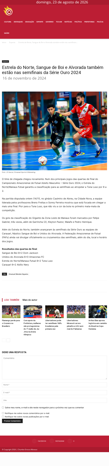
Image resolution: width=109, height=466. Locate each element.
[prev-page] (4, 340)
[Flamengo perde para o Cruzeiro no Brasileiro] (11, 311)
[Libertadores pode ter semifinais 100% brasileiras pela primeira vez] (54, 311)
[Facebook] (95, 2)
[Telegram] (60, 83)
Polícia (100, 22)
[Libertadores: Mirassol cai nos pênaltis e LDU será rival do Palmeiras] (76, 311)
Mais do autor (30, 300)
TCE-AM (59, 22)
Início (4, 42)
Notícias (68, 22)
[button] (102, 10)
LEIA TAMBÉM (11, 300)
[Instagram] (99, 2)
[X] (104, 2)
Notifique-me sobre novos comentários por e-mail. (27, 413)
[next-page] (8, 340)
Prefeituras (89, 22)
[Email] (53, 83)
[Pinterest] (40, 83)
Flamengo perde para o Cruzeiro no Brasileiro (11, 323)
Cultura (7, 22)
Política (78, 22)
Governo (50, 22)
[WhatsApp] (47, 83)
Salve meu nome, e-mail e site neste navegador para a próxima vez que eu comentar (44, 407)
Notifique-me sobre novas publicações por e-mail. (27, 416)
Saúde (6, 33)
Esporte (39, 22)
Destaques (18, 22)
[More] (67, 83)
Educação (29, 22)
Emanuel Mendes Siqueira (18, 274)
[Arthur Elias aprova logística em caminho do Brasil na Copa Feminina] (98, 311)
